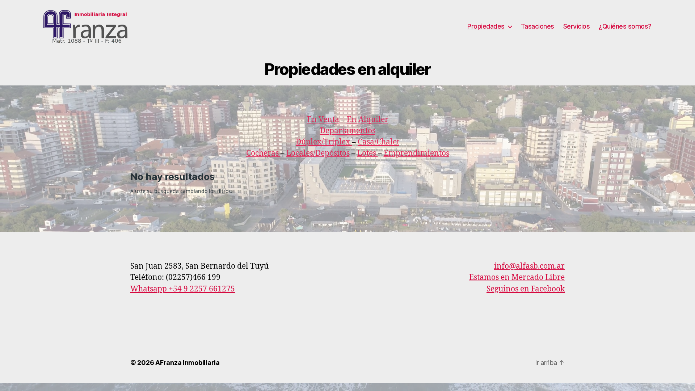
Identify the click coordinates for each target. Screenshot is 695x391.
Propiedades (486, 26)
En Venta (323, 120)
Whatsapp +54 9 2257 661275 (182, 289)
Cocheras (263, 153)
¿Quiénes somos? (625, 26)
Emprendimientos (416, 153)
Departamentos (347, 131)
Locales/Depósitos (318, 153)
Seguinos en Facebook (525, 289)
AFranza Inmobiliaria (187, 362)
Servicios (576, 26)
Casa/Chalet (378, 142)
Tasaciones (537, 26)
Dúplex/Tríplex (323, 142)
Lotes (367, 153)
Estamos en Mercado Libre (517, 277)
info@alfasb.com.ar (529, 266)
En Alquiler (367, 120)
